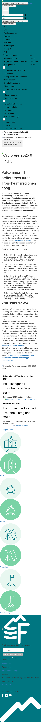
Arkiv (30, 3)
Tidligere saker (7, 429)
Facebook (18, 240)
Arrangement (6, 663)
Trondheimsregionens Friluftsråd (14, 3)
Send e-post (6, 685)
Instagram (30, 240)
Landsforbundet (8, 6)
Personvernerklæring (9, 670)
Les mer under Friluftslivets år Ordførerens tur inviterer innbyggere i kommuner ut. (18, 357)
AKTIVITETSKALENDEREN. (13, 345)
